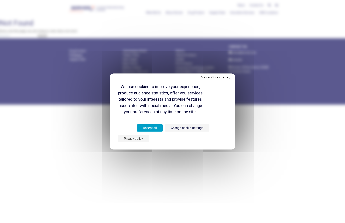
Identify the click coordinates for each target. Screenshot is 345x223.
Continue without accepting (215, 77)
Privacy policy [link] (133, 138)
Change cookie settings (187, 128)
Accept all (150, 128)
